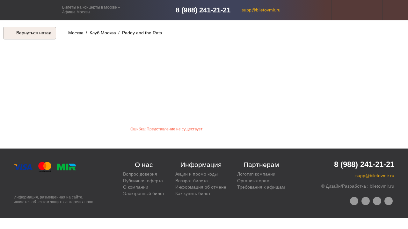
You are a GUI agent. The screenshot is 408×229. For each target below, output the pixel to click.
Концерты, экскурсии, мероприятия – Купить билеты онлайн (31, 10)
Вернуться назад (33, 32)
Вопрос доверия (140, 174)
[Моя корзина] (395, 10)
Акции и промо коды (196, 174)
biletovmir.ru (382, 186)
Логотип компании (256, 174)
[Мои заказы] (344, 10)
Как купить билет (192, 193)
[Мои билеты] (369, 10)
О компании (135, 187)
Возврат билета (191, 180)
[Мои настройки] (319, 10)
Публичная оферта (143, 180)
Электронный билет (143, 193)
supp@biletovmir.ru (261, 9)
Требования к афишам (261, 187)
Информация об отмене (200, 187)
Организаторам (253, 180)
